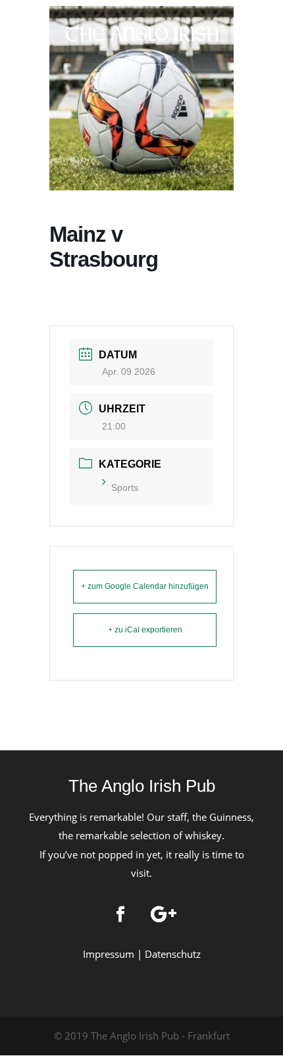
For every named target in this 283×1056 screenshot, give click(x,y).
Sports (124, 487)
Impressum (108, 953)
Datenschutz (173, 953)
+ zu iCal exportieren (145, 629)
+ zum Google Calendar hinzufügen (145, 586)
